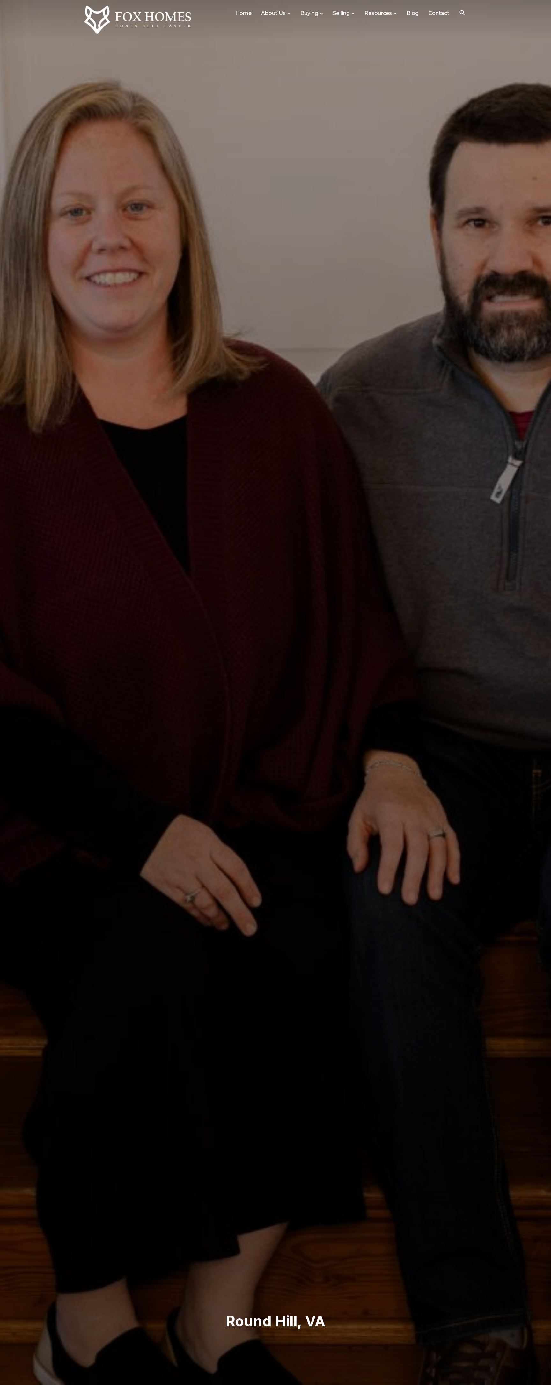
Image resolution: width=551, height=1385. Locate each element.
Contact (438, 13)
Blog (413, 13)
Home (243, 13)
